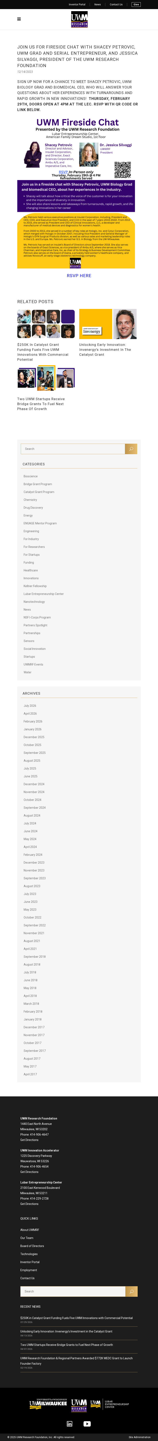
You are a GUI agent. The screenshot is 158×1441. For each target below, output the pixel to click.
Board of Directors (32, 1246)
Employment (28, 1270)
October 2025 (32, 745)
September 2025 (35, 752)
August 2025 (32, 760)
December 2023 (34, 862)
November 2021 (34, 933)
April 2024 (30, 847)
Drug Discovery (33, 507)
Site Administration (140, 1437)
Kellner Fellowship (35, 586)
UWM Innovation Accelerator (39, 1150)
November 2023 (34, 870)
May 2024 (30, 839)
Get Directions (29, 1140)
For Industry (31, 539)
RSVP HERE (79, 275)
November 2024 (34, 792)
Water (27, 672)
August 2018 (32, 964)
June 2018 (30, 980)
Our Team (26, 1238)
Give (136, 4)
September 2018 (35, 956)
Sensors (29, 641)
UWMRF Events (33, 664)
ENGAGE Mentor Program (40, 523)
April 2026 (30, 713)
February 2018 (33, 1011)
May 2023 (30, 909)
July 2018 (30, 972)
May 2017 (30, 1066)
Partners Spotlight (35, 625)
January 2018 (33, 1019)
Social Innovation (35, 648)
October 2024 (32, 799)
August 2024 (32, 815)
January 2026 (33, 729)
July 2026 (30, 705)
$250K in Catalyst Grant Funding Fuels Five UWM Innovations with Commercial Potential (76, 1318)
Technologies (29, 1254)
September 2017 (35, 1050)
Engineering (31, 531)
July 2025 (30, 768)
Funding (29, 562)
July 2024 (30, 823)
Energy (28, 515)
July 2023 (30, 894)
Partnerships (32, 633)
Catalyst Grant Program (39, 492)
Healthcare (31, 570)
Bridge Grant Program (38, 484)
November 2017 (34, 1035)
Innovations (31, 578)
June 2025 (30, 776)
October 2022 (32, 917)
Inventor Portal (77, 4)
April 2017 (30, 1074)
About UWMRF (29, 1230)
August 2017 (32, 1058)
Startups (29, 656)
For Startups (32, 554)
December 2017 (34, 1027)
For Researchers (34, 547)
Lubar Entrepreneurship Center (44, 594)
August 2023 (32, 886)
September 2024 (35, 807)
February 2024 (33, 854)
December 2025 (34, 737)
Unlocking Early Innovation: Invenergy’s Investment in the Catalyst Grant (66, 1331)
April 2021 (30, 948)
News (97, 4)
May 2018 (30, 988)
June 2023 (30, 901)
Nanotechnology (34, 601)
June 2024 (30, 831)
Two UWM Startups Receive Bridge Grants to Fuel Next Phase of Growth (66, 1344)
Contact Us (116, 4)
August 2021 (32, 941)
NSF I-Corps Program (37, 617)
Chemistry (30, 499)
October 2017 (32, 1043)
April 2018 (30, 996)
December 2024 (34, 784)
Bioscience (31, 476)
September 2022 (35, 925)
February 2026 (33, 721)
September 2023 (35, 878)
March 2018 (31, 1003)
